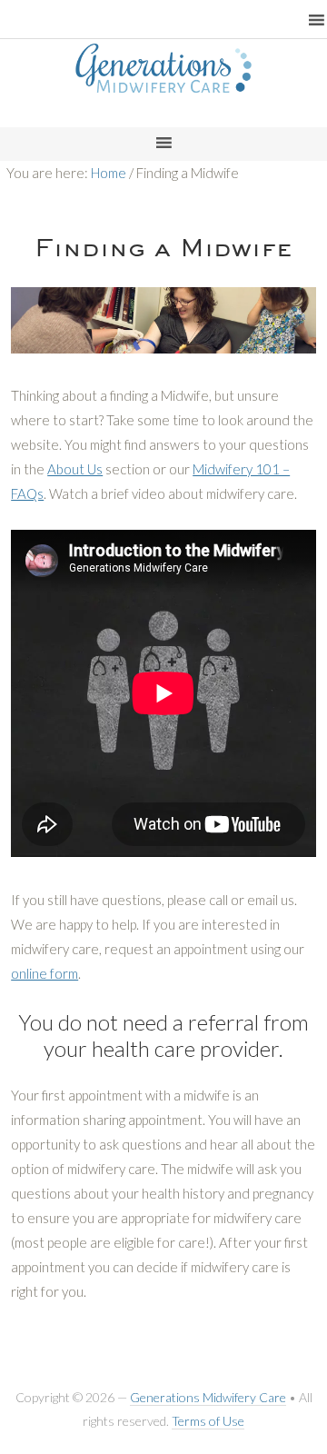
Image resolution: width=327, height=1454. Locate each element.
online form (44, 973)
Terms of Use (208, 1421)
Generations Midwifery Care (208, 1397)
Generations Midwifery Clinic (163, 95)
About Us (75, 469)
